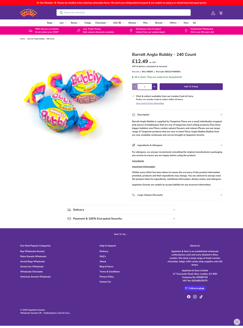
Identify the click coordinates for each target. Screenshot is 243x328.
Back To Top (120, 234)
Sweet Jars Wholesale (32, 266)
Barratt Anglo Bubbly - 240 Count (41, 39)
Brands (159, 22)
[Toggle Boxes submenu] (79, 23)
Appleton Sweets (36, 309)
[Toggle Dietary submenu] (138, 23)
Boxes (74, 22)
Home (22, 39)
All (194, 22)
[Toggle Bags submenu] (54, 23)
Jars (62, 22)
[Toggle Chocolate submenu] (108, 23)
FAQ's (103, 256)
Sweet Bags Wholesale (32, 261)
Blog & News (106, 266)
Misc (145, 22)
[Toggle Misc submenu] (150, 23)
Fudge (88, 22)
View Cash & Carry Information (150, 103)
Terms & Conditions (110, 271)
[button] (221, 13)
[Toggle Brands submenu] (164, 23)
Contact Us (105, 281)
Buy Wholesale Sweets (32, 251)
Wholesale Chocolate (31, 271)
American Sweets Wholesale (35, 276)
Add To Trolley (191, 86)
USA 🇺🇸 (117, 22)
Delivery (104, 251)
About (103, 261)
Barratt (135, 71)
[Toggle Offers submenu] (178, 23)
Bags (49, 22)
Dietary (132, 22)
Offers (173, 22)
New (186, 22)
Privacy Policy (107, 276)
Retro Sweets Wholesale (33, 256)
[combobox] (124, 12)
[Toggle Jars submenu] (65, 23)
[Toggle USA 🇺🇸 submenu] (123, 23)
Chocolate (100, 22)
